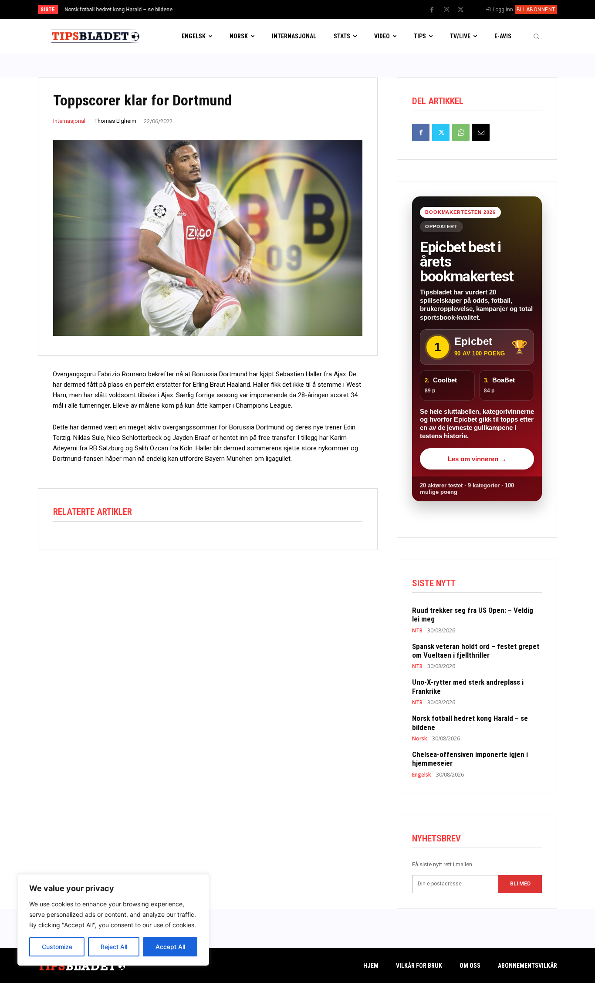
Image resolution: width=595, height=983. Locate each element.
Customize (57, 946)
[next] (326, 9)
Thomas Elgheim (115, 121)
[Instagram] (446, 10)
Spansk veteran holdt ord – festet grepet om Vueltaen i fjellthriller (475, 650)
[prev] (312, 9)
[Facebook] (432, 10)
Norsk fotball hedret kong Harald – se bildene (118, 10)
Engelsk (421, 774)
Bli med (520, 884)
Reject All (114, 946)
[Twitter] (461, 10)
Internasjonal (69, 121)
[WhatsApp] (461, 132)
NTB (417, 630)
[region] (113, 920)
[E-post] (481, 132)
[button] (536, 36)
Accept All (170, 946)
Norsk (419, 738)
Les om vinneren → (477, 459)
